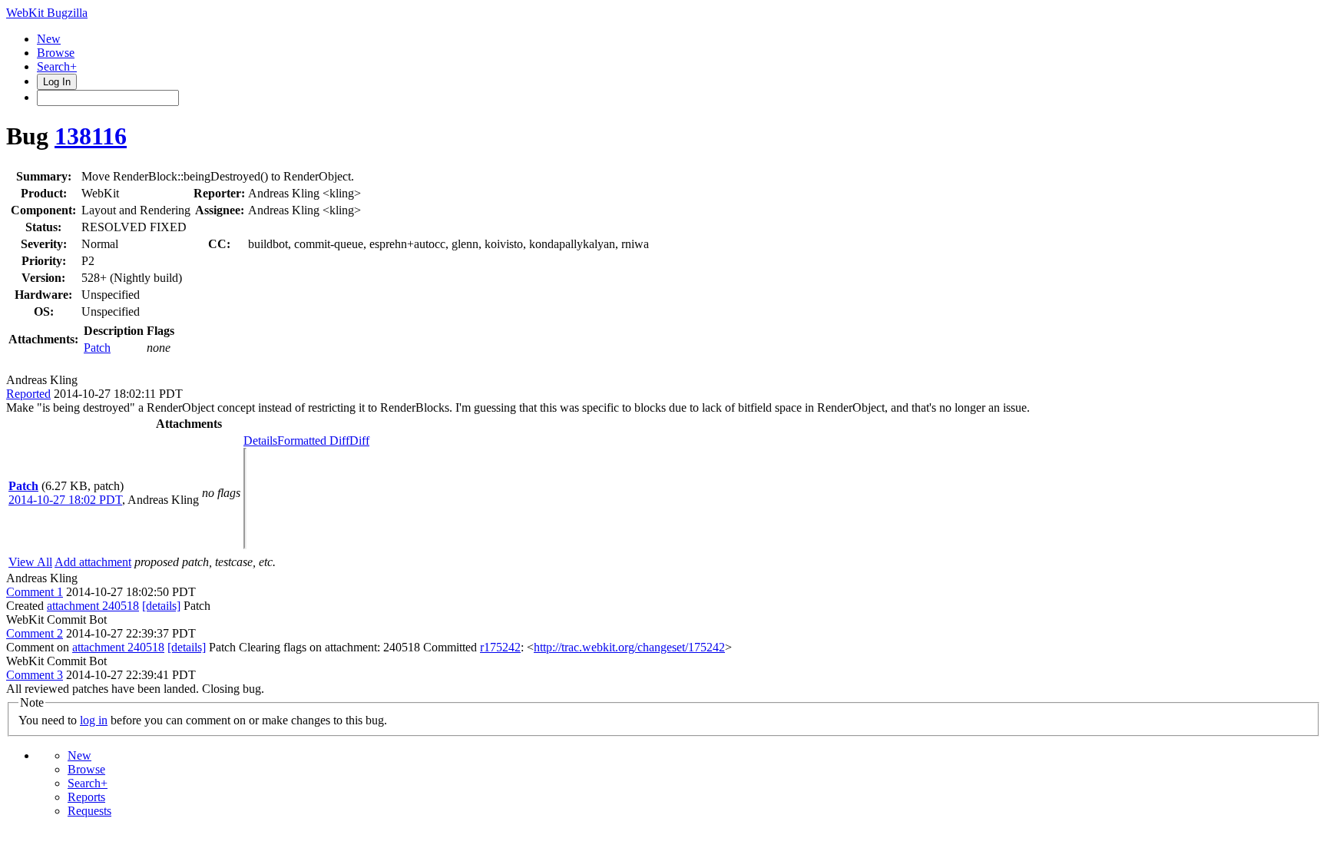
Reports (86, 796)
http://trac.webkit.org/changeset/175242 (629, 647)
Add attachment (93, 561)
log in (94, 720)
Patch (97, 347)
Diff (359, 440)
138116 (91, 136)
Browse (55, 52)
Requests (89, 810)
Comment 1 (34, 591)
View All (30, 561)
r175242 (500, 647)
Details (260, 440)
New (49, 38)
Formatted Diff (313, 440)
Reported (28, 393)
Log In (57, 82)
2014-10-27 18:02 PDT (65, 499)
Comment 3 (34, 674)
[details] (161, 605)
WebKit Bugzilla (47, 12)
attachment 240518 (93, 605)
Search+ (57, 66)
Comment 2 (34, 633)
